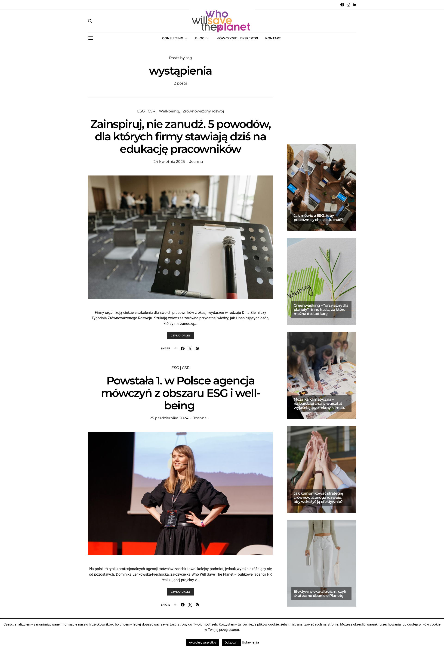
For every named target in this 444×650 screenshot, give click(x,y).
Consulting (172, 38)
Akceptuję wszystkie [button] (202, 642)
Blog (199, 38)
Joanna (196, 161)
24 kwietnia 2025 (169, 161)
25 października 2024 (169, 418)
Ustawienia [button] (250, 642)
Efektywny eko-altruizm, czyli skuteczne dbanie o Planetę (320, 593)
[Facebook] (342, 4)
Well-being (169, 111)
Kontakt (273, 38)
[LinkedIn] (354, 4)
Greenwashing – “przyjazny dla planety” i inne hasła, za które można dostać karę (321, 309)
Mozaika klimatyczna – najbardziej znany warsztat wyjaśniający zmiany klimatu (319, 403)
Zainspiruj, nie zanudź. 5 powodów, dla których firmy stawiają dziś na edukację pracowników (180, 136)
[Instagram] (348, 4)
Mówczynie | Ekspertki (237, 38)
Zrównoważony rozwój (203, 111)
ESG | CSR (146, 111)
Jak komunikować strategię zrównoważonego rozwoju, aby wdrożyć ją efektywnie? (318, 497)
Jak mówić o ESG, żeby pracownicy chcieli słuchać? (319, 217)
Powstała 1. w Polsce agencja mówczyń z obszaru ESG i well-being (180, 393)
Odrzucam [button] (231, 642)
